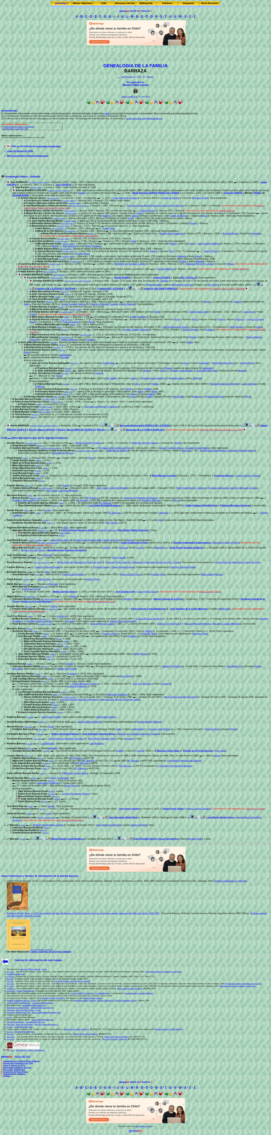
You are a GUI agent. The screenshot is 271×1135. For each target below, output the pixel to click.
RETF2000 (42, 488)
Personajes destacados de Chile (17, 1068)
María (89, 443)
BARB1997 (39, 540)
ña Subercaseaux (201, 542)
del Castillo (111, 378)
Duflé (118, 729)
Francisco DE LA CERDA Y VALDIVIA (55, 288)
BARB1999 (10, 1039)
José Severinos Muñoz (208, 243)
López (198, 256)
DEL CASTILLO (188, 277)
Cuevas (133, 378)
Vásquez (238, 319)
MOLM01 (10, 1032)
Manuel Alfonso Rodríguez (197, 624)
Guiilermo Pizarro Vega (18, 913)
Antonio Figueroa (106, 530)
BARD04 (33, 778)
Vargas (134, 216)
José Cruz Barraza (142, 684)
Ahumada (203, 363)
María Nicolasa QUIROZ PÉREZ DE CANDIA (155, 193)
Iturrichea (186, 450)
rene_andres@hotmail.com (42, 1020)
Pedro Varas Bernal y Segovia (191, 488)
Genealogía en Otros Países (15, 1072)
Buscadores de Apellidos (14, 1074)
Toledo (136, 654)
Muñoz (203, 216)
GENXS (11, 1050)
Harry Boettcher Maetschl (108, 825)
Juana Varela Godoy (147, 591)
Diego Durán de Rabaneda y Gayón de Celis (79, 562)
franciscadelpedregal (46, 1012)
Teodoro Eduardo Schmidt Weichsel (168, 1029)
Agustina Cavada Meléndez (227, 624)
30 (38, 575)
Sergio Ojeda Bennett (25, 991)
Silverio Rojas (211, 251)
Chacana (209, 329)
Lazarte (122, 557)
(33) (134, 289)
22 (40, 558)
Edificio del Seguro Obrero (75, 773)
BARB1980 (72, 206)
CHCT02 (43, 773)
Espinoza (196, 396)
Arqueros (263, 619)
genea (124, 11)
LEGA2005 (37, 739)
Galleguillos (65, 355)
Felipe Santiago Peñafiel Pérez (201, 505)
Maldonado (224, 609)
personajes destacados (48, 146)
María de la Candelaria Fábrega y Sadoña (138, 734)
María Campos (127, 304)
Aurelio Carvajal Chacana (136, 329)
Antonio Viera (44, 579)
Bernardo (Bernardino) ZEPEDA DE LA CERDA (145, 425)
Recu (122, 676)
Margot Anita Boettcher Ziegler (48, 825)
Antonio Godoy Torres (131, 574)
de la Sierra (213, 285)
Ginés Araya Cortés (199, 312)
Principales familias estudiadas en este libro (163, 972)
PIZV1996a (28, 727)
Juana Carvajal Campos (74, 304)
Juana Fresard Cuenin (123, 567)
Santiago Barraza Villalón (39, 621)
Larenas (106, 548)
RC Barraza (92, 498)
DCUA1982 (51, 190)
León (48, 813)
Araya (133, 241)
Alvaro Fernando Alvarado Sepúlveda (79, 699)
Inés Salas (220, 751)
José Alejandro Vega (207, 370)
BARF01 (40, 530)
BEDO (25, 195)
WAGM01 (40, 818)
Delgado (96, 246)
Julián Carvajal (190, 329)
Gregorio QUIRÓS (233, 193)
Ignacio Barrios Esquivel (90, 722)
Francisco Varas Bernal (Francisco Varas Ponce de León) (155, 205)
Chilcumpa (52, 584)
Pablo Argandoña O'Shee (134, 542)
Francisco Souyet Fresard (47, 567)
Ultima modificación (130, 97)
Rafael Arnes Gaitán (173, 809)
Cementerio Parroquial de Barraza (140, 498)
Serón (129, 676)
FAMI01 (29, 495)
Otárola (199, 261)
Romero (169, 368)
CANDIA (16, 195)
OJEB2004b (11, 991)
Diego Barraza (236, 327)
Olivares (147, 370)
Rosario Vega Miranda (182, 370)
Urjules (177, 443)
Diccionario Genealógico (14, 1070)
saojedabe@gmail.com (35, 1022)
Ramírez (82, 193)
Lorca (137, 384)
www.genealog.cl (128, 77)
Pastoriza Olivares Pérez (24, 500)
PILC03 (41, 528)
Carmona (123, 548)
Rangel (66, 485)
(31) (98, 818)
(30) (196, 818)
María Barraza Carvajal (164, 475)
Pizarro (192, 223)
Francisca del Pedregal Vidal (18, 1012)
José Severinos (70, 246)
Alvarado (181, 256)
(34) (262, 285)
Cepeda (43, 951)
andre (42, 1008)
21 (26, 567)
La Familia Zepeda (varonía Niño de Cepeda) (72, 981)
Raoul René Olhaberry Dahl (102, 739)
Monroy (173, 243)
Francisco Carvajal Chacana (103, 304)
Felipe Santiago (138, 317)
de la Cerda (55, 951)
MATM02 (9, 1027)
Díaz (160, 520)
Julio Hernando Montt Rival (122, 817)
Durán (67, 785)
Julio (191, 243)
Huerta (207, 301)
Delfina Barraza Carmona (85, 684)
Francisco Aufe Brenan (159, 729)
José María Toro (234, 666)
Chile (139, 77)
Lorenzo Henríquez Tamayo (76, 794)
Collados (163, 281)
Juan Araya (248, 312)
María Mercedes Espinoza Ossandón (66, 550)
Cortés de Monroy (178, 216)
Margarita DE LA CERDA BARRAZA (145, 430)
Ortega (229, 264)
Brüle (199, 839)
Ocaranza (70, 621)
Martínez (106, 216)
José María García (31, 589)
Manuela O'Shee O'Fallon (226, 542)
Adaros (151, 394)
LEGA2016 (66, 697)
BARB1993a (11, 1037)
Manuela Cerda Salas (168, 751)
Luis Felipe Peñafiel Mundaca (104, 505)
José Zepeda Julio (125, 591)
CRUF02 (22, 839)
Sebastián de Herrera (116, 450)
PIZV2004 (75, 281)
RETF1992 (37, 562)
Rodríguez (17, 621)
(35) (115, 430)
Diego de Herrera (171, 198)
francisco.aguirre (46, 1024)
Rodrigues (54, 783)
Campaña (163, 513)
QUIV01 (9, 1017)
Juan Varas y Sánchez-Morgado (113, 488)
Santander (207, 368)
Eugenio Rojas (230, 233)
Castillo (120, 751)
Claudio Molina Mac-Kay (24, 1032)
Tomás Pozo (108, 228)
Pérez (176, 500)
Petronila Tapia (149, 633)
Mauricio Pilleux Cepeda (135, 85)
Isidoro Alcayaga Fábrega (65, 734)
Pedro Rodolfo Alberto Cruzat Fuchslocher (156, 839)
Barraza (150, 77)
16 (28, 555)
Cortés (32, 314)
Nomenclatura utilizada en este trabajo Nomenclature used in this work (18, 128)
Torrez (115, 557)
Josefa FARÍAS (122, 277)
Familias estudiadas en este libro (230, 881)
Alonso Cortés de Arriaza (171, 448)
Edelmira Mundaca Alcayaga (235, 505)
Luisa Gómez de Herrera (125, 198)
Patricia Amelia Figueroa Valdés (78, 530)
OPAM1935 (94, 451)
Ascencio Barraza (223, 475)
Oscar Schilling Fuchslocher (81, 993)
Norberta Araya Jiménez (153, 378)
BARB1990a (42, 624)
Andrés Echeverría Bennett (18, 1008)
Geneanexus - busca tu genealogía (30, 1050)
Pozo (130, 218)
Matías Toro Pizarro (172, 666)
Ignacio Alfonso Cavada (102, 624)
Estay (51, 726)
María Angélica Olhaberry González (66, 739)
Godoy (139, 213)
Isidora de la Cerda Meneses (36, 601)
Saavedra (256, 233)
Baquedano (160, 548)
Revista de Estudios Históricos (129, 989)
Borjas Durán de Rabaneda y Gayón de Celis (96, 540)
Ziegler (133, 825)
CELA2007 (32, 182)
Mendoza (196, 198)
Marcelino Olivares (151, 500)
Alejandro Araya (177, 378)
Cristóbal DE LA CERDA (110, 288)
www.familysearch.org (16, 974)
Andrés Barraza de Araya (175, 327)
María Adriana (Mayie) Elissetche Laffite (120, 699)
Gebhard (66, 951)
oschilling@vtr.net (102, 993)
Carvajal (237, 301)
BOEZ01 (22, 825)
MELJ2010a (45, 562)
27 (28, 572)
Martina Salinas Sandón (198, 809)
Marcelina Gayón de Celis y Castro (162, 562)
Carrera (34, 951)
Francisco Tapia (110, 633)
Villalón (148, 631)
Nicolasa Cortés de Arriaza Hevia (115, 448)
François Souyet (101, 567)
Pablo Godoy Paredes (73, 574)
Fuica (132, 396)
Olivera (192, 337)
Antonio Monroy (148, 210)
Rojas (177, 319)
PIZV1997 (39, 182)
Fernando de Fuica (214, 396)
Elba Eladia (133, 530)
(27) (250, 426)
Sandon (51, 806)
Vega (47, 572)
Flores (205, 198)
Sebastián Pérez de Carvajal (199, 264)
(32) (123, 839)
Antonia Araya (247, 363)
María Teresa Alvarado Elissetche (180, 697)
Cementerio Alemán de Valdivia (52, 998)
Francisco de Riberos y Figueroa (101, 407)
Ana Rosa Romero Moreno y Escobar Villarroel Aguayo (227, 450)
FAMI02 (45, 182)
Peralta (73, 596)
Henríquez (132, 636)
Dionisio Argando (182, 542)
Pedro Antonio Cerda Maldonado (148, 609)
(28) (109, 426)
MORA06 (47, 818)
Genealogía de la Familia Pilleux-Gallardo (21, 1061)
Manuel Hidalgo (69, 339)
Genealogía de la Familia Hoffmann (138, 993)
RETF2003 (53, 278)
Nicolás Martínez (165, 269)
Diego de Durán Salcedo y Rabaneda (124, 562)
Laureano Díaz (249, 384)
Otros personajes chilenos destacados (27, 156)
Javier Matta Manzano (23, 1027)
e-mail (106, 113)
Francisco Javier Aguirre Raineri (20, 1024)
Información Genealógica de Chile (18, 1063)
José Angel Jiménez (51, 717)
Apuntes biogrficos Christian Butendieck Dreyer (117, 1000)
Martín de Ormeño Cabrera (145, 443)
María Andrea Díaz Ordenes (224, 384)
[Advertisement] (135, 54)
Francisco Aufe (212, 729)
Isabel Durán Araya (60, 540)
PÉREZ (258, 193)
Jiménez (197, 378)
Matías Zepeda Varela (64, 591)
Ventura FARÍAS (161, 277)
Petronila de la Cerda (182, 285)
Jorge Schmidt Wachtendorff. (19, 1003)
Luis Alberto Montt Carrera (220, 817)
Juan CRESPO (63, 185)
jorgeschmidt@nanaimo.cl (42, 1003)
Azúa (185, 363)
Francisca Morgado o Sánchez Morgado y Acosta (232, 488)
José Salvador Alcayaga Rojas (98, 734)
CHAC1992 (44, 448)
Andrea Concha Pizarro (169, 624)
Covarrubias (63, 778)
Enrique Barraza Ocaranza (149, 619)
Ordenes (39, 386)
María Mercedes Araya (223, 363)
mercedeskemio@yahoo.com (34, 1005)
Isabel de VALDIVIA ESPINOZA (160, 288)
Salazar (153, 251)
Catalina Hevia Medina (197, 448)
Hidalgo (155, 384)
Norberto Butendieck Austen (18, 1000)
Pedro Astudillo (153, 285)
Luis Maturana (47, 743)
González (17, 669)
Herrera (129, 389)
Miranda (242, 370)
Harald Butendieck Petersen (84, 1000)
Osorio (53, 778)
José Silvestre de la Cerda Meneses (189, 609)
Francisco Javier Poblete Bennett (20, 1010)
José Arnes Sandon (129, 809)
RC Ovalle (112, 523)
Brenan (233, 729)
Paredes (155, 574)
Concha (140, 548)
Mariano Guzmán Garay (33, 550)
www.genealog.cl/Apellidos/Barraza (144, 118)
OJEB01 (48, 543)
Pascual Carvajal (71, 322)
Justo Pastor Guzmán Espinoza (186, 548)
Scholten (142, 825)
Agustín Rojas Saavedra (171, 233)
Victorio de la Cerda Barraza (198, 751)
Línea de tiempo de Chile (20, 151)
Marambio (53, 748)
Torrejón (182, 261)
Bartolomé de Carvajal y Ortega (130, 264)
